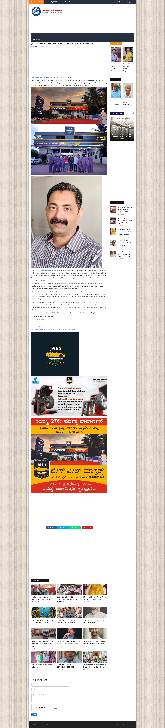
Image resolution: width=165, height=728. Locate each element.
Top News (59, 35)
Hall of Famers (120, 35)
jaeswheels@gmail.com (38, 326)
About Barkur (46, 35)
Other (107, 35)
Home (35, 35)
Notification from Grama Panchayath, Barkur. (58, 2)
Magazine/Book (83, 35)
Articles (70, 35)
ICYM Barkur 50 (38, 40)
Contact (131, 725)
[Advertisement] (100, 18)
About (124, 725)
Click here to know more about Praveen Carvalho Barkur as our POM (53, 77)
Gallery (96, 35)
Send (34, 715)
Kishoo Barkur (36, 46)
